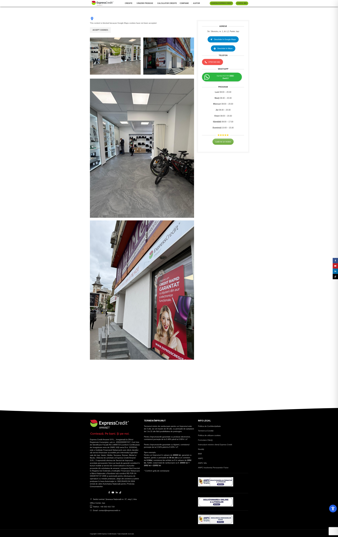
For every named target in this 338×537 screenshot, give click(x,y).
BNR (200, 454)
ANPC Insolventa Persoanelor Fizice (213, 467)
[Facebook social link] (109, 492)
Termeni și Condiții (205, 431)
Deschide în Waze (225, 48)
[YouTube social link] (113, 492)
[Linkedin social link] (117, 492)
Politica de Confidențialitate (209, 426)
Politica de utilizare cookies (209, 435)
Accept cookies (100, 30)
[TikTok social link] (120, 492)
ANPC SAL (202, 463)
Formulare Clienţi (205, 440)
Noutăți (201, 449)
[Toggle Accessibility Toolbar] (333, 508)
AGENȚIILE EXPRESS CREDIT (221, 3)
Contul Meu (242, 3)
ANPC (200, 458)
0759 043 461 (214, 62)
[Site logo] (102, 3)
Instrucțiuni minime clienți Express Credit (215, 444)
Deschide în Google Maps (225, 39)
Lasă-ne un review (223, 142)
